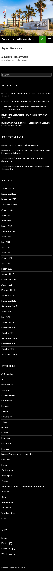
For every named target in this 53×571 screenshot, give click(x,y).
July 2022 (5, 247)
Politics (4, 481)
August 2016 (7, 284)
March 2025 (6, 226)
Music (4, 465)
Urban (4, 518)
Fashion (5, 406)
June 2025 (6, 215)
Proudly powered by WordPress (13, 567)
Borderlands (7, 384)
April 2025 (6, 220)
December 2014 (8, 327)
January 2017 (7, 274)
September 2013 (9, 354)
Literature (6, 443)
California (5, 390)
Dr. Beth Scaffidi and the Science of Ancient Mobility (25, 101)
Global (4, 422)
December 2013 (8, 343)
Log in (4, 538)
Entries (6, 543)
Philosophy (6, 475)
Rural (3, 497)
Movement (6, 459)
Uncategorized (8, 513)
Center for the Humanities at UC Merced (20, 39)
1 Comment (26, 60)
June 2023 (6, 236)
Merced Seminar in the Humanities (17, 454)
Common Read (8, 395)
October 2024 (8, 231)
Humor (4, 432)
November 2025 (8, 199)
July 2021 (5, 263)
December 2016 (8, 279)
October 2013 (8, 349)
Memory (5, 448)
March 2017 (6, 268)
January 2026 (7, 188)
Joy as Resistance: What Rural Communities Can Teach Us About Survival (23, 108)
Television (6, 507)
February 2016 (8, 290)
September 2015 (9, 306)
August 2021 (7, 258)
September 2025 (9, 204)
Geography (6, 416)
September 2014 (9, 338)
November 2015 (8, 301)
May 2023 (5, 242)
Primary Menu (49, 39)
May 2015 (5, 317)
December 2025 (8, 194)
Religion (5, 491)
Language (5, 438)
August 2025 (7, 210)
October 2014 (8, 333)
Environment (7, 400)
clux (19, 60)
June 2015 (6, 311)
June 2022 (6, 252)
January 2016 (7, 295)
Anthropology (7, 374)
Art (3, 379)
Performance (7, 470)
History (4, 427)
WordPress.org (8, 554)
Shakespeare (7, 502)
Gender (5, 411)
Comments (8, 548)
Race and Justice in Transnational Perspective (22, 486)
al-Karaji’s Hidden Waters (14, 56)
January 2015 (7, 322)
